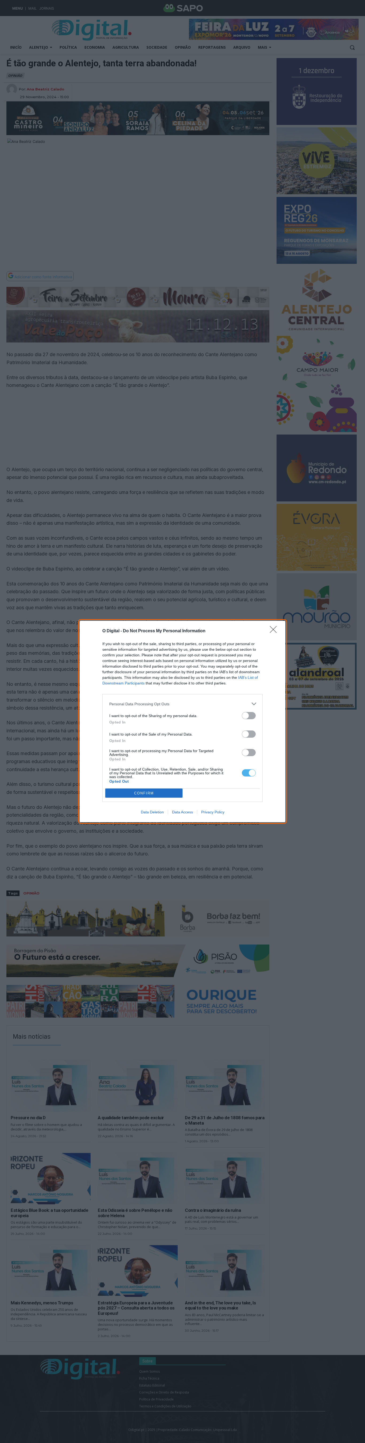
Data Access (182, 812)
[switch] (249, 715)
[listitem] (182, 704)
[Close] (275, 631)
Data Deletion (152, 812)
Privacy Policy (212, 812)
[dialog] (182, 721)
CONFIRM (144, 793)
